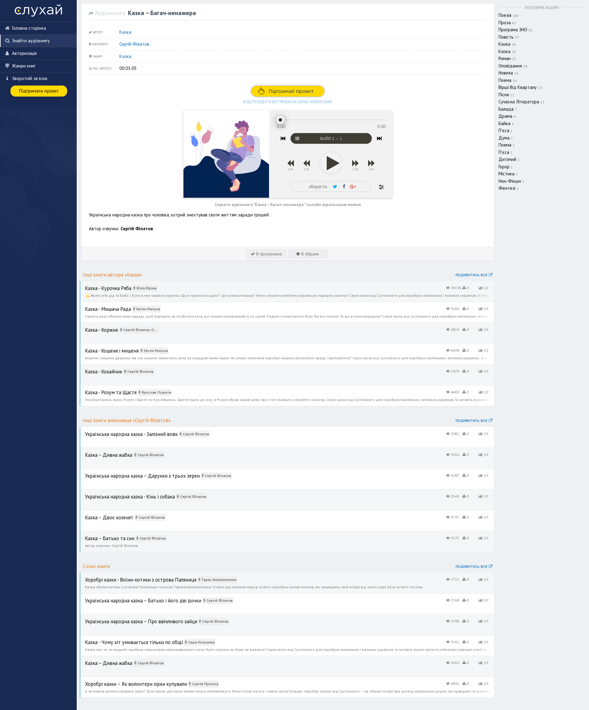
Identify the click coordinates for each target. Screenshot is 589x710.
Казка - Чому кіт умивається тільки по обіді (123, 638)
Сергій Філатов (134, 44)
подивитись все (472, 274)
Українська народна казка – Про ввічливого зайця (130, 617)
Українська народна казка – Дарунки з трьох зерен (133, 472)
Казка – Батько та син (103, 534)
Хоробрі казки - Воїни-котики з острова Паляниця (130, 576)
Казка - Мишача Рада (102, 305)
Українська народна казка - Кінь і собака (122, 493)
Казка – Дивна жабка (102, 451)
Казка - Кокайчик (97, 368)
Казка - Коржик (95, 326)
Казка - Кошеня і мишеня (105, 347)
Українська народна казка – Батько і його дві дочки (133, 597)
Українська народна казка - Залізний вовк (122, 430)
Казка (125, 32)
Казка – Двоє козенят (102, 514)
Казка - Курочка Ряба (101, 284)
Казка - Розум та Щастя (104, 388)
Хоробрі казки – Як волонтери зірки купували (125, 680)
